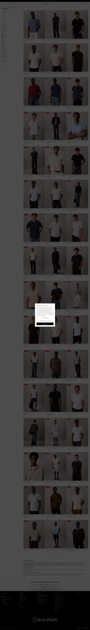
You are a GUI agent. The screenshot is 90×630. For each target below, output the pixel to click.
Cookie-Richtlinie (50, 314)
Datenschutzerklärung (41, 315)
